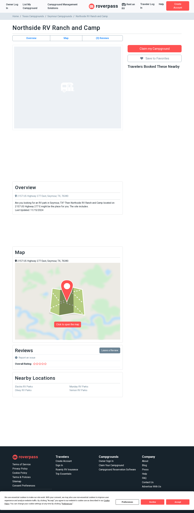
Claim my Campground (155, 48)
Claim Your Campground (111, 465)
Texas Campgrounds (33, 16)
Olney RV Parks (23, 390)
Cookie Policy (19, 472)
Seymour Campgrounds (59, 16)
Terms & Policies (21, 477)
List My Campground (30, 6)
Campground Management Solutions (62, 6)
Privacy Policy (20, 468)
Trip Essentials (63, 473)
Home (15, 16)
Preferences (127, 502)
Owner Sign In (106, 461)
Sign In (59, 465)
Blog (144, 465)
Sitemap (16, 481)
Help (161, 4)
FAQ (144, 478)
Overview (31, 38)
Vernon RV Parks (78, 390)
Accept (178, 502)
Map (66, 38)
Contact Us (148, 482)
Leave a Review (109, 350)
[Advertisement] (67, 156)
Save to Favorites (157, 58)
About (145, 461)
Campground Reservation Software (117, 469)
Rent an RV (128, 6)
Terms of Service (21, 464)
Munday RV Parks (78, 386)
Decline (152, 502)
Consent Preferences (23, 485)
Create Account (178, 6)
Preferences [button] (67, 504)
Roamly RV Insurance (67, 469)
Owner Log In (12, 6)
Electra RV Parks (24, 386)
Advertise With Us (151, 486)
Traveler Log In (147, 6)
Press (145, 469)
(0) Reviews (102, 38)
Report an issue (27, 357)
